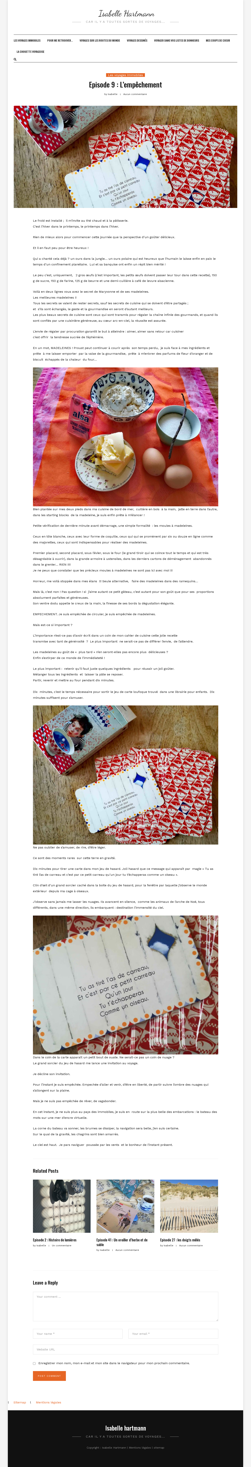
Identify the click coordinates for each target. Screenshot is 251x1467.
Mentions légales (48, 1402)
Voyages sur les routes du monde (100, 40)
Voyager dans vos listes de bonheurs (176, 40)
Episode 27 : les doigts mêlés (180, 1239)
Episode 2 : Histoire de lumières (54, 1239)
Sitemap (20, 1402)
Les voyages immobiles (27, 40)
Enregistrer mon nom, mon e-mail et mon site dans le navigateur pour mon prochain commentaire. (114, 1363)
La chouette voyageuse (30, 51)
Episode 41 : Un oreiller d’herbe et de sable (121, 1242)
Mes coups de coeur (218, 40)
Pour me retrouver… (60, 40)
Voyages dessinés (137, 40)
